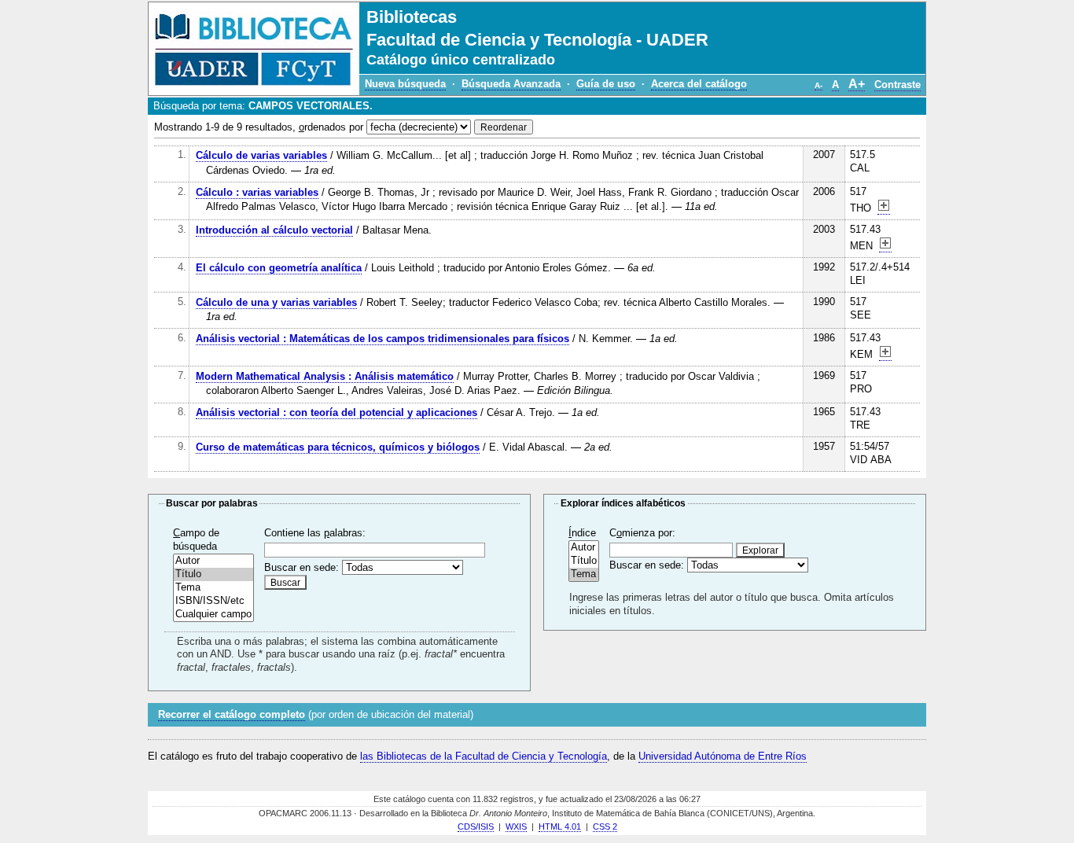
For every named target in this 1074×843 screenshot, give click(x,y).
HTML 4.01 (560, 826)
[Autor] (213, 561)
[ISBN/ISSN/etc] (213, 601)
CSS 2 (605, 826)
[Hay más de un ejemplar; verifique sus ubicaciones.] (883, 208)
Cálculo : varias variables (257, 192)
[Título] (213, 574)
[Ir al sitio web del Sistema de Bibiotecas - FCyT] (254, 49)
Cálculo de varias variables (261, 155)
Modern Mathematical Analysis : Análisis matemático (325, 376)
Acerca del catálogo (699, 84)
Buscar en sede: (301, 567)
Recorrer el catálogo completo (231, 714)
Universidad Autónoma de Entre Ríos (722, 756)
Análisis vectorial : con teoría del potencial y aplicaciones (336, 412)
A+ (856, 83)
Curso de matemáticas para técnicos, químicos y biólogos (338, 447)
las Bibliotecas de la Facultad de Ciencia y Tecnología (483, 756)
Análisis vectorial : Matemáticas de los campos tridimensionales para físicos (382, 338)
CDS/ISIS (476, 826)
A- (818, 85)
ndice (582, 533)
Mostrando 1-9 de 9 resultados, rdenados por (258, 127)
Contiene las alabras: (315, 533)
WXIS (516, 826)
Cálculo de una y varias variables (276, 302)
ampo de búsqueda (196, 539)
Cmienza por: (642, 533)
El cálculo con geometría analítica (279, 268)
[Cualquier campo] (213, 614)
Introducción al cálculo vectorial (274, 230)
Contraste (897, 84)
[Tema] (213, 588)
